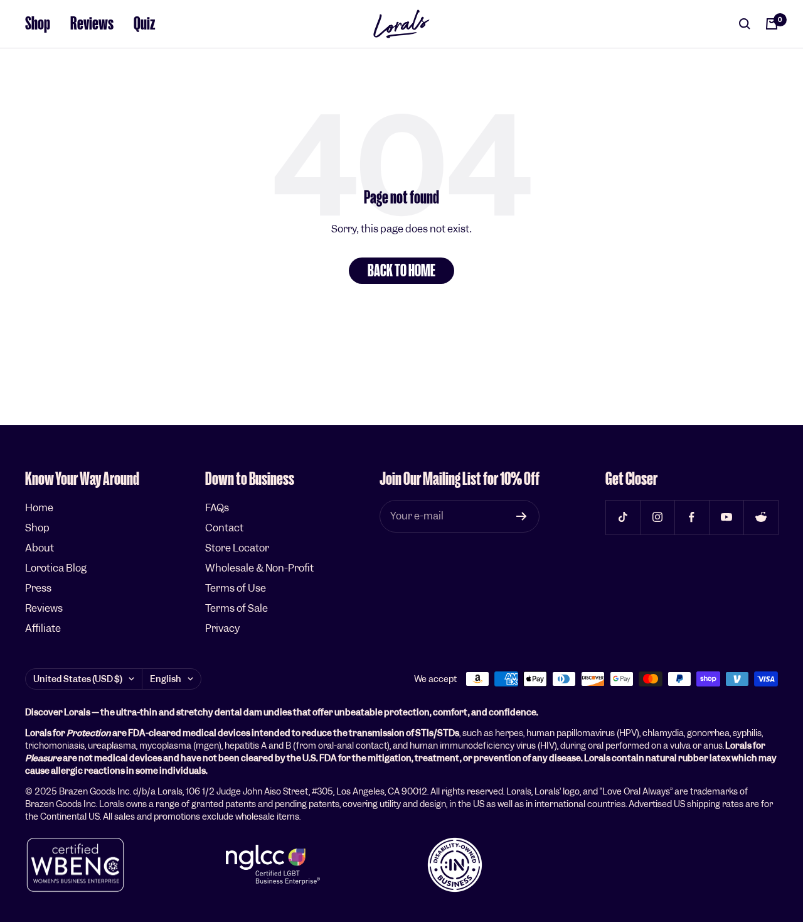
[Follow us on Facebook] (691, 517)
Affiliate (43, 628)
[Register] (521, 516)
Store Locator (237, 548)
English (165, 679)
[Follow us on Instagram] (657, 517)
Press (38, 588)
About (39, 548)
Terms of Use (235, 588)
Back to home (401, 271)
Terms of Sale (236, 608)
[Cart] (771, 24)
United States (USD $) (77, 679)
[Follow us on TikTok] (622, 517)
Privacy (222, 628)
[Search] (744, 24)
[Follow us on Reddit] (760, 517)
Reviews (92, 23)
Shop (37, 23)
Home (39, 507)
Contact (224, 527)
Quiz (145, 23)
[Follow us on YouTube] (726, 517)
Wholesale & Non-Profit (259, 568)
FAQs (217, 507)
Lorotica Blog (56, 568)
